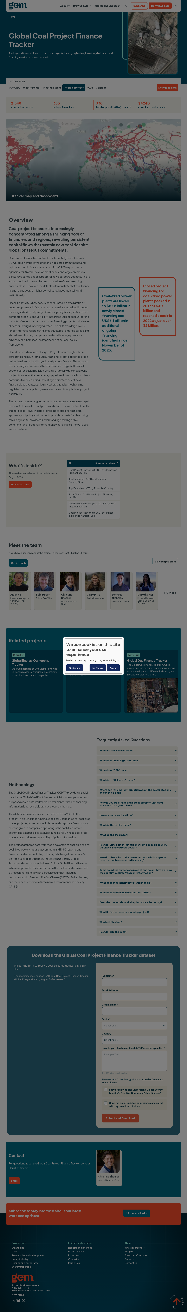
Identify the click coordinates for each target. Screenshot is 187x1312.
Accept (113, 667)
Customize (74, 667)
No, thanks (97, 667)
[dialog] (93, 656)
